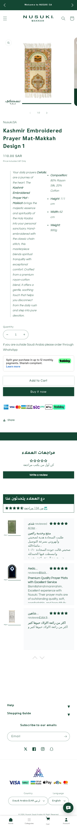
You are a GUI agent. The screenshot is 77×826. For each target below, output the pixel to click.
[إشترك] (65, 736)
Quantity (8, 326)
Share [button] (11, 420)
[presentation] (4, 5)
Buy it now (38, 391)
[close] (60, 805)
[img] (14, 508)
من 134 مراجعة (34, 508)
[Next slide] (47, 113)
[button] (5, 18)
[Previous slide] (30, 113)
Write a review (39, 474)
